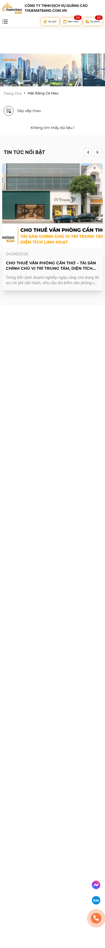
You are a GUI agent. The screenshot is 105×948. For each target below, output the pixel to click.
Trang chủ (13, 93)
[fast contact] (96, 885)
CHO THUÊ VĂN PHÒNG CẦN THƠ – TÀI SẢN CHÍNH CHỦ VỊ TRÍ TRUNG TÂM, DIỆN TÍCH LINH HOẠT (51, 266)
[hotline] (96, 918)
